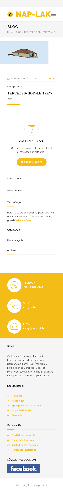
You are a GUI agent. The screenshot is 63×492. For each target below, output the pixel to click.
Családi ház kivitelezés (25, 445)
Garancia (17, 415)
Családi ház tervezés (23, 435)
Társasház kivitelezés (24, 450)
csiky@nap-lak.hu (34, 328)
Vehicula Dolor (24, 220)
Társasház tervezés (23, 440)
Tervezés (17, 396)
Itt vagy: (11, 32)
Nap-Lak (14, 86)
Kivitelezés (18, 400)
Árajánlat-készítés (22, 410)
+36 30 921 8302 (33, 286)
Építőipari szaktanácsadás (26, 405)
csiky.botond (31, 307)
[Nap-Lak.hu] (29, 14)
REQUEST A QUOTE (31, 162)
